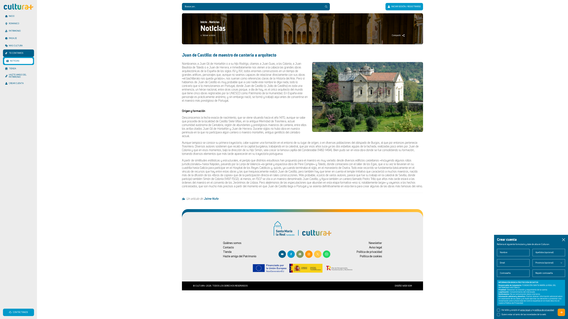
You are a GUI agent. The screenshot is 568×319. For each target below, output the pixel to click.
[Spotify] (326, 254)
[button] (563, 239)
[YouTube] (282, 254)
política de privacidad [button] (544, 310)
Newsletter (375, 243)
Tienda (227, 251)
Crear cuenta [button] (561, 312)
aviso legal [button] (525, 310)
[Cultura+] (18, 7)
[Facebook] (291, 254)
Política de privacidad (369, 251)
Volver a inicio (209, 35)
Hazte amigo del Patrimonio (239, 256)
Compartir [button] (396, 35)
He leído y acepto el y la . (527, 310)
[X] (317, 254)
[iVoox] (300, 254)
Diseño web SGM (403, 286)
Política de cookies (371, 256)
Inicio (203, 22)
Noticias (214, 22)
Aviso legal (375, 247)
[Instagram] (309, 254)
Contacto (228, 247)
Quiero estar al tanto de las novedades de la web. (523, 315)
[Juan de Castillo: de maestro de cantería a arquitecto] (367, 97)
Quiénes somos (232, 243)
